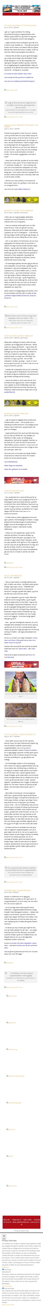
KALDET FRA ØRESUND (13, 576)
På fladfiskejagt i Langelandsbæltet (17, 890)
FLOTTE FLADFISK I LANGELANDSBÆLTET (20, 734)
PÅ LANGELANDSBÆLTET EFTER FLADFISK (20, 25)
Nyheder (16, 27)
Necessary (7, 1269)
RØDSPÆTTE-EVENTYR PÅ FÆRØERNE (18, 211)
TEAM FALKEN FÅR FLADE (14, 491)
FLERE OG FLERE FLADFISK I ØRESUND (18, 336)
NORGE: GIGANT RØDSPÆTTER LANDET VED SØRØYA (21, 126)
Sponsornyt (24, 213)
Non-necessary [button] (7, 1286)
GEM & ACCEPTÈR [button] (8, 1305)
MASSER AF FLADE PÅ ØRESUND (16, 413)
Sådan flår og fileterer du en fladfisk (15, 469)
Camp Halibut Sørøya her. (22, 189)
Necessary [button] (5, 1267)
